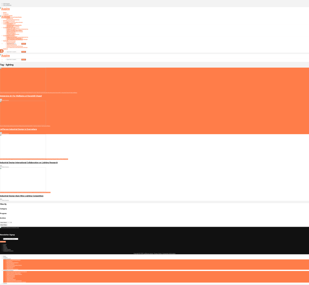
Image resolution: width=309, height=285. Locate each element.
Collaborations (4, 159)
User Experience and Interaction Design (17, 47)
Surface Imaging (10, 42)
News (5, 12)
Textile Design (10, 33)
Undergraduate (7, 23)
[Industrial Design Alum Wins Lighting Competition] (23, 191)
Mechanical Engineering (12, 19)
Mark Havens (5, 100)
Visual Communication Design (14, 22)
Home (4, 244)
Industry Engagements (29, 159)
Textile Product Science (12, 34)
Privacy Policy (158, 253)
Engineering (9, 26)
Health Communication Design (14, 39)
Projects (6, 14)
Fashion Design (10, 21)
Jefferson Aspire (148, 253)
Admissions (6, 3)
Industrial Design (11, 31)
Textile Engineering (11, 44)
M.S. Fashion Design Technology (39, 126)
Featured (72, 92)
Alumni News (3, 126)
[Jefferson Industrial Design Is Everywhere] (23, 124)
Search (23, 43)
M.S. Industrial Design (64, 92)
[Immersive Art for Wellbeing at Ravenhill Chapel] (23, 91)
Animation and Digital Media (14, 17)
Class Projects (3, 92)
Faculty (5, 247)
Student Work (47, 92)
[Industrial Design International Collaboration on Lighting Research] (23, 158)
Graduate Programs (9, 35)
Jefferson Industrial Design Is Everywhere (18, 129)
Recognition (65, 159)
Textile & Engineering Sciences (14, 46)
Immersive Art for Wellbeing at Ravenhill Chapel (21, 96)
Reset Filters (4, 225)
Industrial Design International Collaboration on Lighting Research (29, 162)
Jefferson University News (22, 92)
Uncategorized (18, 192)
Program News (36, 92)
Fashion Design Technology (13, 38)
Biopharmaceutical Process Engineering (17, 29)
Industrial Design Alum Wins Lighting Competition (21, 196)
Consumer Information (169, 253)
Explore (5, 49)
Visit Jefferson (7, 5)
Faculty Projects (12, 159)
